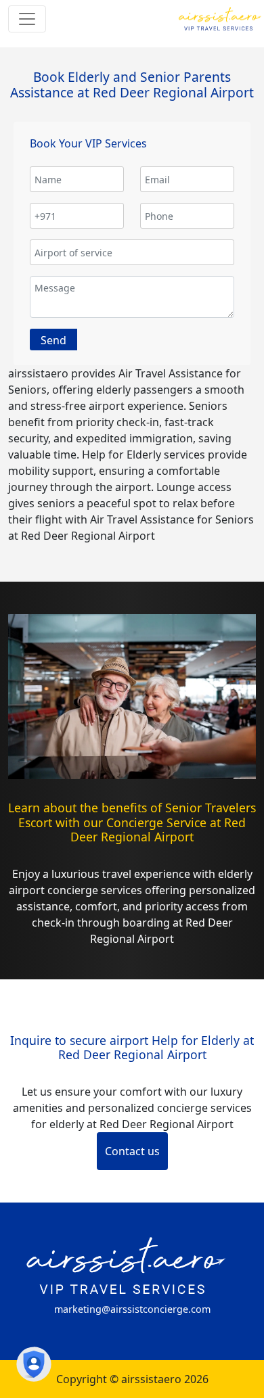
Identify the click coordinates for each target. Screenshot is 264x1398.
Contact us (132, 1151)
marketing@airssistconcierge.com (132, 1309)
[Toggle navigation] (27, 18)
